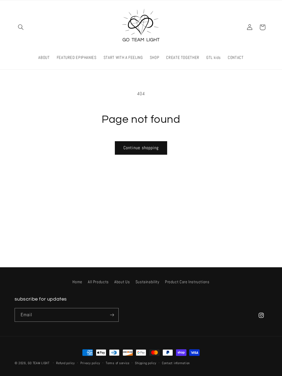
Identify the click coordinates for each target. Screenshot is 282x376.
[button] (21, 27)
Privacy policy (90, 363)
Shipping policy (145, 363)
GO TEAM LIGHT (39, 363)
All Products (98, 281)
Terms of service (117, 363)
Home (77, 281)
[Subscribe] (111, 314)
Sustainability (147, 281)
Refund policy (65, 363)
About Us (122, 281)
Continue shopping (141, 148)
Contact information (176, 363)
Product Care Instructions (187, 281)
